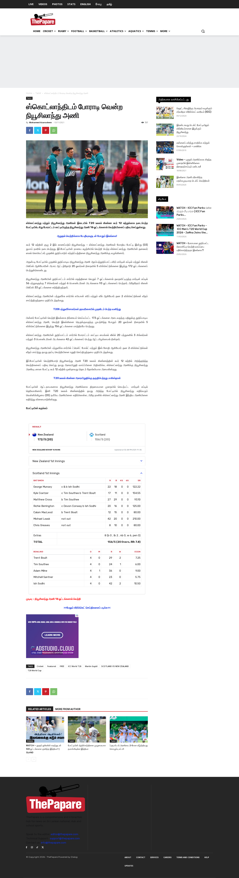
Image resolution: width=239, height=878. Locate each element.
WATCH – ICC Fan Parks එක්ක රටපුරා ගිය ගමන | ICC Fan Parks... (194, 211)
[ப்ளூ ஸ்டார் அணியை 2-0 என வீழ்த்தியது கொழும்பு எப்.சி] (129, 729)
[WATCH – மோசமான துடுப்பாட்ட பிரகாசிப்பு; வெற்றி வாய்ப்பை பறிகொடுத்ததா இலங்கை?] (165, 248)
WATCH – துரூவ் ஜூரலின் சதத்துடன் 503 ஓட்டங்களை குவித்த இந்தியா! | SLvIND (43, 749)
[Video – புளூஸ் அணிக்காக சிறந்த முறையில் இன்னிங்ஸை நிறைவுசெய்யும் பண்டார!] (165, 164)
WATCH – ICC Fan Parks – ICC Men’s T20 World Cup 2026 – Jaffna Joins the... (192, 229)
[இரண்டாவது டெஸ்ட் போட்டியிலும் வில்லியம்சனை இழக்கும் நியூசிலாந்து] (165, 130)
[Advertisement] (119, 61)
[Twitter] (37, 130)
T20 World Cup (34, 670)
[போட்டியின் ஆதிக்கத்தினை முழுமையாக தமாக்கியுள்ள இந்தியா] (87, 729)
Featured (51, 666)
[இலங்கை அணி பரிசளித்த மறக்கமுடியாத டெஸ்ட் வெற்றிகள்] (165, 182)
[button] (203, 31)
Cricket (40, 666)
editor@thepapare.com (64, 834)
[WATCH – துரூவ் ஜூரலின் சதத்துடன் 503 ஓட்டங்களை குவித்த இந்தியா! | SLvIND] (45, 729)
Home (29, 93)
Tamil (38, 93)
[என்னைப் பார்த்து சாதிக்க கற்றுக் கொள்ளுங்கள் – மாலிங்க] (165, 147)
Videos (30, 741)
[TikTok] (37, 847)
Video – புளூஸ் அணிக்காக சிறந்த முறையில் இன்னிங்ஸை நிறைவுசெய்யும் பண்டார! (194, 163)
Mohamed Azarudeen (40, 122)
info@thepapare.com (53, 842)
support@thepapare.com (65, 838)
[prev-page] (28, 759)
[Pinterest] (45, 130)
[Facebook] (29, 130)
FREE (62, 666)
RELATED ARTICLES (39, 709)
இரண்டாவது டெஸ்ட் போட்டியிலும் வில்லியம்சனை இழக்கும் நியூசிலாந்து (193, 129)
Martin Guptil (91, 666)
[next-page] (34, 759)
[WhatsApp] (53, 130)
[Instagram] (32, 847)
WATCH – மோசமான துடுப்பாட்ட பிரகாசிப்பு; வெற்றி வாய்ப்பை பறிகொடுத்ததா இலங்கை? (193, 247)
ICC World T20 (74, 666)
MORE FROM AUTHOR (67, 709)
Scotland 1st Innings (46, 473)
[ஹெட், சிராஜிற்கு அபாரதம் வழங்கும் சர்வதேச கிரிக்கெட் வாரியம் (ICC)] (165, 113)
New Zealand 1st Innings (49, 461)
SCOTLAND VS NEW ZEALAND (115, 666)
